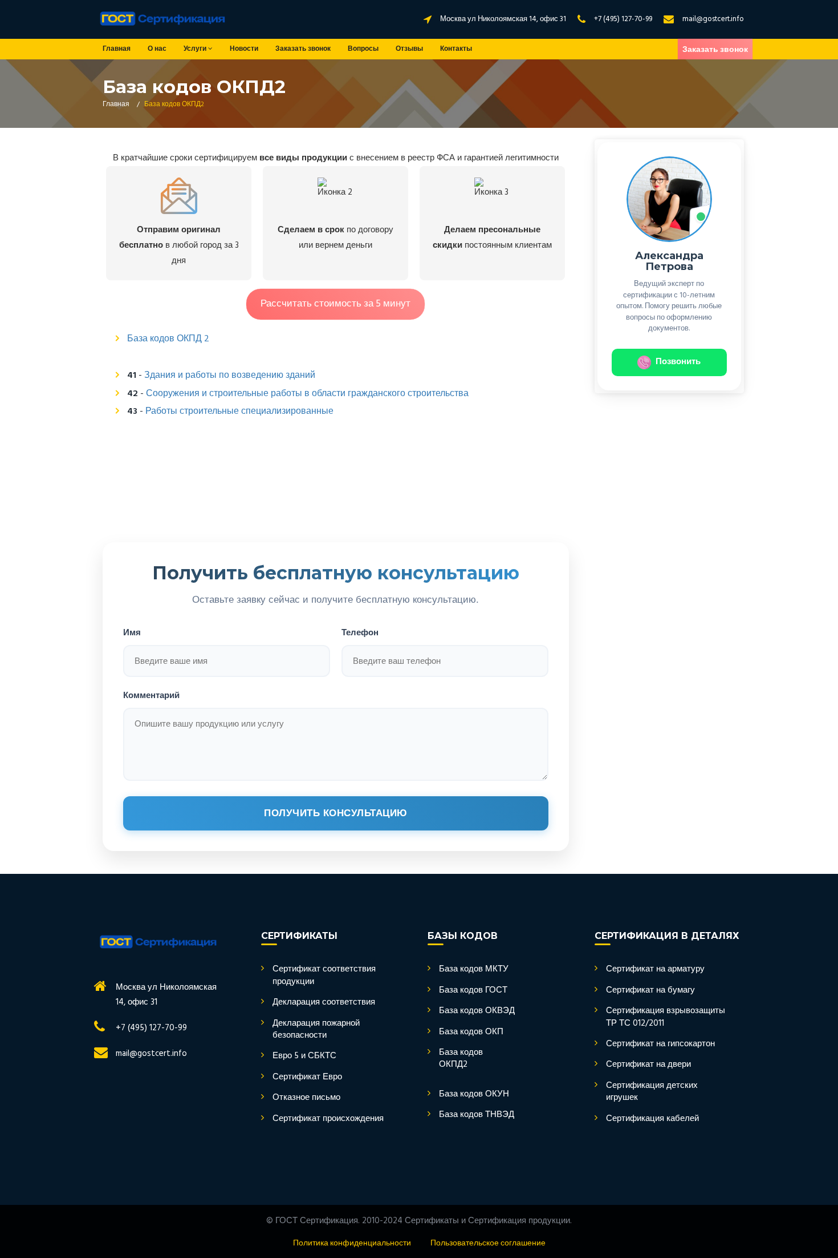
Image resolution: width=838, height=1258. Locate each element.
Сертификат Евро (307, 1077)
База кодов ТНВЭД (476, 1115)
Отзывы (409, 49)
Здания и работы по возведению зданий (229, 375)
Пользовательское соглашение (488, 1243)
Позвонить (678, 362)
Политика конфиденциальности (352, 1243)
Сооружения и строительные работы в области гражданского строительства (307, 393)
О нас (157, 49)
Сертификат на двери (648, 1065)
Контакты (456, 49)
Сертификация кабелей (652, 1119)
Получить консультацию (336, 813)
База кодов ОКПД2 (461, 1059)
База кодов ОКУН (474, 1094)
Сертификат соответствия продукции (324, 975)
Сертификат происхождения (328, 1119)
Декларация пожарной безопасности (316, 1030)
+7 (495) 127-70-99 (623, 19)
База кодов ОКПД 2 (168, 339)
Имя (132, 632)
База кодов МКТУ (474, 969)
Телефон (360, 632)
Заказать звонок (303, 49)
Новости (244, 49)
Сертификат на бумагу (650, 991)
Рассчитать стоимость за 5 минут (335, 304)
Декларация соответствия (323, 1003)
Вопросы (363, 49)
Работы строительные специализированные (239, 411)
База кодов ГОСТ (473, 991)
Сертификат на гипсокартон (660, 1044)
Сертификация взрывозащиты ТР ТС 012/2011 (665, 1017)
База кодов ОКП (471, 1032)
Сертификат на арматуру (655, 969)
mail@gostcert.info (713, 19)
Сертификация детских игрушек (652, 1092)
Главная (117, 49)
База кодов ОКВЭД (477, 1011)
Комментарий (151, 695)
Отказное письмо (306, 1098)
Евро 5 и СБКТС (304, 1056)
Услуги (196, 49)
